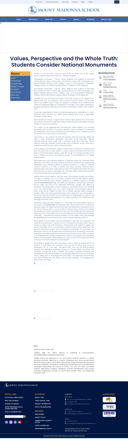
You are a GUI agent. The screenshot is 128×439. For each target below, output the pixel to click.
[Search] (24, 416)
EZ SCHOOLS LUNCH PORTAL (14, 397)
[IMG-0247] (43, 263)
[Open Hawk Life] (53, 19)
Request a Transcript (17, 86)
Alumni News (15, 95)
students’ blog (50, 205)
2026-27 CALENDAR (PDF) (13, 412)
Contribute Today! (16, 84)
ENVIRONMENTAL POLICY (43, 428)
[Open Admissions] (38, 19)
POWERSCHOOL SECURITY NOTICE (43, 421)
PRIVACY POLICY (40, 417)
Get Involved (15, 89)
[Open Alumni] (66, 19)
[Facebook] (6, 422)
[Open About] (21, 19)
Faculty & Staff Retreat (109, 79)
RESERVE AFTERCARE (12, 404)
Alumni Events (15, 98)
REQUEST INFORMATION (43, 404)
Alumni (13, 78)
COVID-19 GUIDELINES (42, 425)
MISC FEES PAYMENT (12, 401)
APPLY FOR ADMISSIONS (43, 407)
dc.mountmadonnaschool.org (47, 182)
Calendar (75, 2)
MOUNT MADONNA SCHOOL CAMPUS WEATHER (14, 408)
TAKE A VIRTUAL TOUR (42, 401)
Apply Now (65, 2)
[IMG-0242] (43, 319)
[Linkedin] (15, 422)
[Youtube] (19, 422)
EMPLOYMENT (39, 414)
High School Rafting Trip (110, 107)
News (82, 2)
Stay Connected (16, 92)
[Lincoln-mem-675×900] (43, 291)
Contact (90, 2)
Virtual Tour (38, 2)
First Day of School (108, 92)
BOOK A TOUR (39, 397)
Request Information (52, 2)
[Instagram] (11, 422)
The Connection (16, 81)
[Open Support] (80, 19)
